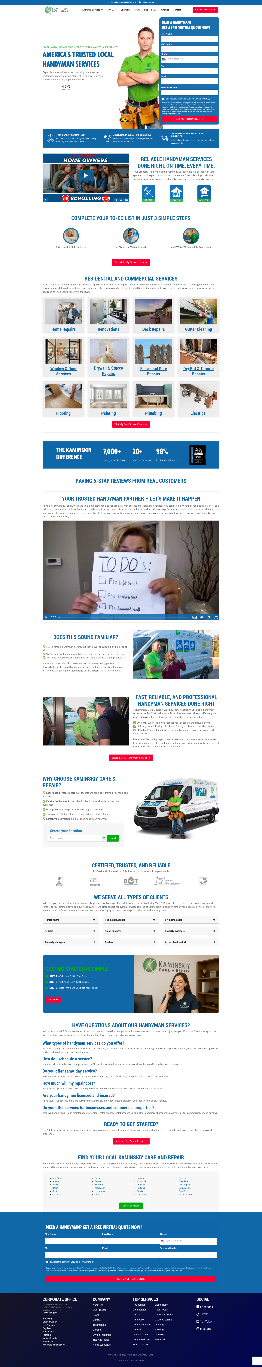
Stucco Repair (140, 1344)
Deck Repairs (153, 329)
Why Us (111, 9)
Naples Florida (50, 1338)
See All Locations (131, 1206)
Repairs (137, 1314)
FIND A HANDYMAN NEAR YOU (122, 2)
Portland (141, 1188)
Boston (55, 1191)
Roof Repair (161, 1309)
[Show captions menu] (194, 617)
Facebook (206, 1307)
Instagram (206, 1328)
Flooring (63, 413)
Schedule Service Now (205, 10)
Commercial (139, 1309)
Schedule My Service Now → (131, 262)
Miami (97, 1194)
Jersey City (100, 1188)
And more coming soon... (55, 1345)
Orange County (50, 1322)
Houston (99, 1185)
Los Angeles (185, 1185)
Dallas (98, 1178)
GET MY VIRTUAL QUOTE (189, 119)
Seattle (140, 1191)
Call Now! (53, 999)
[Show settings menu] (208, 617)
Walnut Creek (185, 1194)
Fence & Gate (140, 1334)
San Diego (184, 1191)
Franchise (164, 9)
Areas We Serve (102, 1344)
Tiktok (203, 1314)
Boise (55, 1188)
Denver (98, 1181)
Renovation (139, 1319)
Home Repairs (63, 329)
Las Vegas (100, 1191)
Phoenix (141, 1185)
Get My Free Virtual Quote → (131, 424)
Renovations (108, 329)
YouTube (205, 1321)
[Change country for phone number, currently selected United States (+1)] (164, 59)
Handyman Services (91, 9)
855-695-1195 (50, 1313)
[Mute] (201, 617)
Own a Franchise (102, 1334)
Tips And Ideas (101, 1339)
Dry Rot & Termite (164, 1314)
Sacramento (185, 1188)
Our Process (99, 1310)
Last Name (167, 44)
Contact (177, 9)
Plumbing (153, 413)
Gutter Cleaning (198, 329)
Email (164, 76)
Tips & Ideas (150, 9)
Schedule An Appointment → (131, 1141)
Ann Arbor (57, 1178)
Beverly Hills (185, 1178)
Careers (97, 1329)
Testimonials (99, 1324)
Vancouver (142, 1194)
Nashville (141, 1181)
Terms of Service (186, 99)
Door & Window (141, 1324)
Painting (108, 413)
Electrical (198, 413)
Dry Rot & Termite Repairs (198, 371)
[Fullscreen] (215, 617)
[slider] (124, 617)
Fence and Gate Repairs (153, 371)
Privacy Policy (203, 99)
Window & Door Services (63, 371)
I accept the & (188, 99)
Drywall (137, 1329)
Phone (165, 54)
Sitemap (141, 1360)
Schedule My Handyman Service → (131, 757)
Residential (139, 1304)
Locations (125, 9)
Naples (140, 1178)
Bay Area (47, 1328)
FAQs (137, 9)
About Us (98, 1305)
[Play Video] (46, 617)
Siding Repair (162, 1304)
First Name (167, 34)
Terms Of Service (124, 1360)
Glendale (183, 1181)
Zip (163, 66)
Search (113, 838)
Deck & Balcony (141, 1339)
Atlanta (55, 1181)
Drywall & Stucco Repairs (108, 370)
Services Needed (169, 87)
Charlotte (56, 1194)
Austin (55, 1185)
